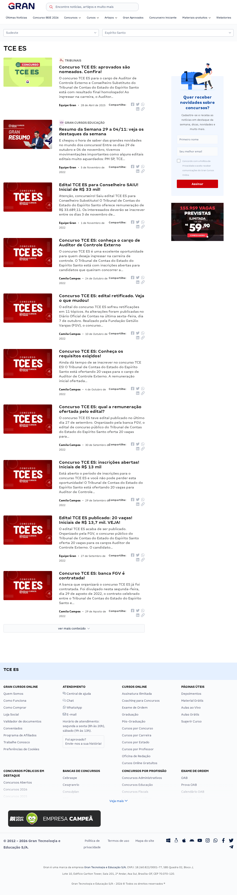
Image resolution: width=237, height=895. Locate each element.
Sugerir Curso (191, 721)
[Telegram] (231, 847)
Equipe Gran (67, 105)
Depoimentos (191, 693)
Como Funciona (14, 700)
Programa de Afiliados (20, 735)
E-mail (71, 714)
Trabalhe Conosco (16, 742)
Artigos (109, 17)
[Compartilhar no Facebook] (132, 104)
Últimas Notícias (16, 17)
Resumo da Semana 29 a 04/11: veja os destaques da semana (101, 131)
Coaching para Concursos (141, 700)
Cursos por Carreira (136, 735)
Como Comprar (14, 707)
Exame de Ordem (135, 707)
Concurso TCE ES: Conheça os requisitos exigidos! (91, 353)
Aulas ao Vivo (191, 707)
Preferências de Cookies (21, 749)
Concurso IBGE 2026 (46, 17)
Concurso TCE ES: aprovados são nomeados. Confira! (94, 69)
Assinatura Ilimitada (137, 693)
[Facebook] (223, 841)
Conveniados (12, 728)
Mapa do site (144, 841)
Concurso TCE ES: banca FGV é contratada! (92, 575)
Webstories (223, 17)
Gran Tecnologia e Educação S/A (105, 867)
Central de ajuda (78, 693)
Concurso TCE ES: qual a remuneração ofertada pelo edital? (100, 409)
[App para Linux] (176, 841)
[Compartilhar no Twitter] (138, 104)
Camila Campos (70, 278)
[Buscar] (51, 7)
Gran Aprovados (133, 17)
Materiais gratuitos (194, 17)
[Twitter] (231, 841)
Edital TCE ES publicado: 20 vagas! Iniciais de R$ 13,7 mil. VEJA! (95, 520)
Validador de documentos (22, 721)
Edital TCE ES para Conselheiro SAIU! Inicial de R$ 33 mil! (98, 187)
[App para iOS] (184, 841)
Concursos (71, 17)
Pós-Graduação (133, 721)
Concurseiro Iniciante (163, 17)
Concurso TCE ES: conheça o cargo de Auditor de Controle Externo (99, 242)
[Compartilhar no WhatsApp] (143, 104)
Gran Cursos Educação (84, 122)
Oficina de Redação (136, 756)
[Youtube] (199, 841)
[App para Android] (192, 841)
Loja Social (11, 714)
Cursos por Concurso (137, 728)
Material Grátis (192, 700)
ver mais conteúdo (72, 628)
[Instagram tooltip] (207, 841)
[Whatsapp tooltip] (215, 841)
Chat (70, 700)
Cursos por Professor (138, 749)
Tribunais (72, 60)
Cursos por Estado (135, 742)
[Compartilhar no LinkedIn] (138, 109)
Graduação (130, 714)
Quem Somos (13, 693)
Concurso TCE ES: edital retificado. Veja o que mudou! (101, 298)
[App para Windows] (168, 841)
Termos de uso (118, 841)
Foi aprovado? (83, 741)
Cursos (91, 17)
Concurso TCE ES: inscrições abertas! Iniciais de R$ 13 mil (99, 464)
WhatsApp (74, 707)
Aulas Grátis (190, 714)
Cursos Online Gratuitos (139, 763)
